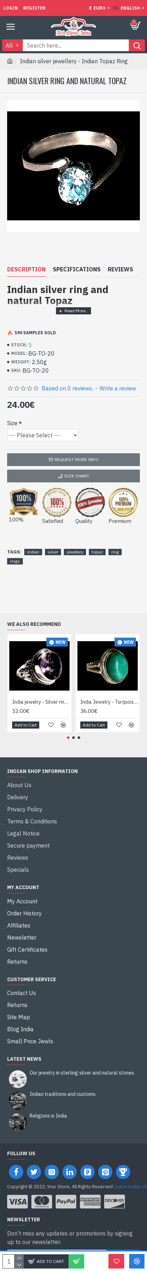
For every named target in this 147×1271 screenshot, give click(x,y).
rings (15, 561)
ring (115, 552)
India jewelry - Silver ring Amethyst (41, 702)
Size (12, 423)
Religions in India (48, 1116)
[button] (68, 737)
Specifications (77, 269)
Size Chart (76, 475)
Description (26, 269)
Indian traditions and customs (63, 1094)
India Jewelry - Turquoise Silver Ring (109, 702)
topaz (97, 552)
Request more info (76, 459)
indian (33, 552)
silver (53, 552)
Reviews (120, 269)
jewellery (75, 552)
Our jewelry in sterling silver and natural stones (82, 1073)
